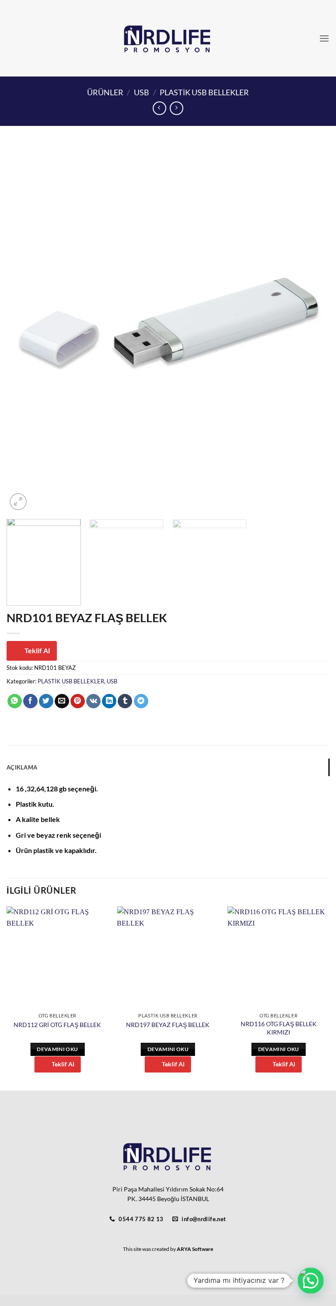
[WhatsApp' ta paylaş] (14, 701)
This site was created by (150, 1249)
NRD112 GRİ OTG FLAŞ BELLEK (57, 1024)
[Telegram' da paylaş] (141, 701)
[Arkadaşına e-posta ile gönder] (62, 701)
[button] (324, 38)
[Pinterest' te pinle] (77, 701)
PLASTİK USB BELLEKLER (204, 92)
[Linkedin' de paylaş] (109, 701)
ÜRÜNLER (105, 92)
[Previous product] (176, 108)
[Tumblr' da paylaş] (125, 701)
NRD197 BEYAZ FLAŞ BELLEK (168, 1024)
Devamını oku (57, 1049)
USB (141, 92)
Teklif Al (37, 650)
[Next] (312, 328)
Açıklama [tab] (22, 767)
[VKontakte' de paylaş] (93, 701)
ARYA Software (195, 1249)
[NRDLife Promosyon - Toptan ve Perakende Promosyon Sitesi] (168, 38)
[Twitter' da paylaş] (46, 701)
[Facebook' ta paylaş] (30, 701)
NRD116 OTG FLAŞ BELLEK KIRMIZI (279, 1028)
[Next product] (159, 108)
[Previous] (24, 328)
